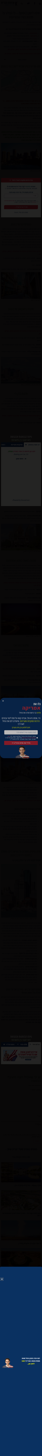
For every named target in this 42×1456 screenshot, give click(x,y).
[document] (21, 728)
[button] (2, 1279)
